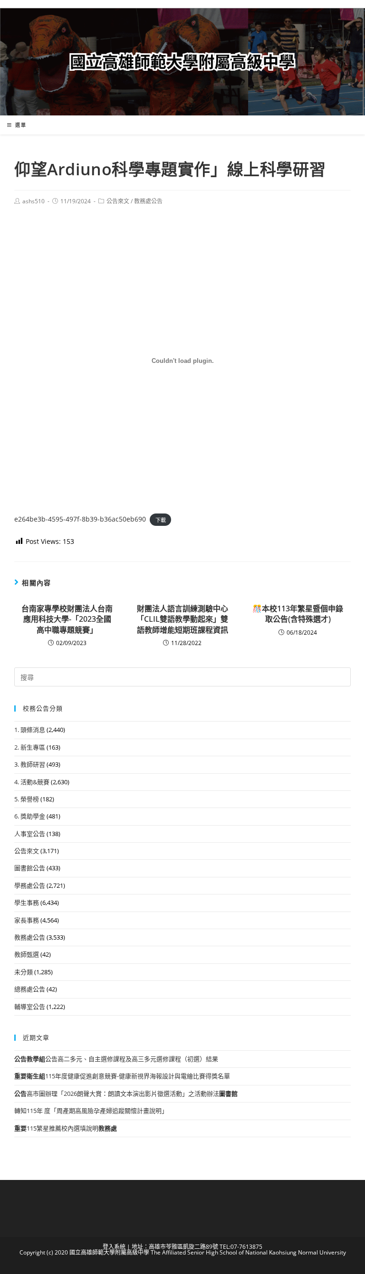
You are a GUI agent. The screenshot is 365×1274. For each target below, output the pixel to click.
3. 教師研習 (29, 764)
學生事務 (26, 902)
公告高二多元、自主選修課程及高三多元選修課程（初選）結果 (116, 1059)
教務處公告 (148, 201)
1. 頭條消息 (29, 729)
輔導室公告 (29, 1006)
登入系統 (114, 1247)
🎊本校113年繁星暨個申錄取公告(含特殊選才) (297, 613)
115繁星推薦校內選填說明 (65, 1128)
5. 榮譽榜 (26, 799)
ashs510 (33, 201)
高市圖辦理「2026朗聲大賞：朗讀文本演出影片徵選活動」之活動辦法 (126, 1093)
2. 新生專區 (29, 747)
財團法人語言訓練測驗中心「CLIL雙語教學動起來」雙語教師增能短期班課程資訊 (182, 619)
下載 (160, 519)
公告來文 (117, 201)
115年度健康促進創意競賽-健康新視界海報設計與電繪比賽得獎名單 (122, 1076)
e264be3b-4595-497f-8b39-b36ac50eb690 (80, 518)
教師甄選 (26, 954)
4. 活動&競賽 (31, 782)
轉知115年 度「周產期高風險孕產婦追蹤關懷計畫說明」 (91, 1110)
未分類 (23, 972)
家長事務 (26, 920)
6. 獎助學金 (29, 816)
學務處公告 (29, 885)
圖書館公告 (29, 868)
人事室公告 (29, 833)
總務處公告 (29, 989)
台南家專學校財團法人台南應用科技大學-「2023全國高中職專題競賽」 (67, 619)
